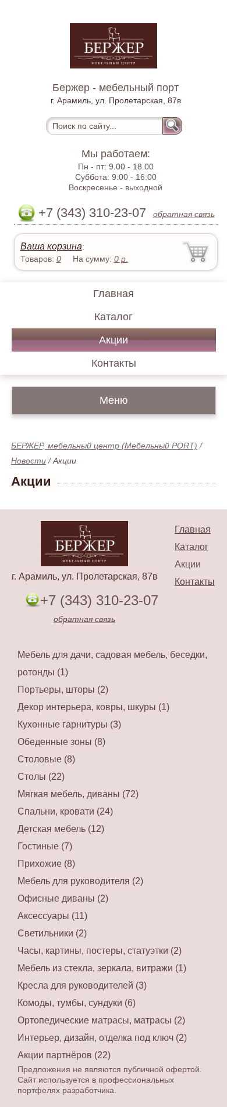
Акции (113, 340)
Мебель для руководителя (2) (80, 881)
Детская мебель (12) (60, 829)
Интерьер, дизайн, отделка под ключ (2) (102, 1038)
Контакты (113, 363)
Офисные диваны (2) (62, 898)
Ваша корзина (51, 246)
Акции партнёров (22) (64, 1055)
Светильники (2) (52, 933)
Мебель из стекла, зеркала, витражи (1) (101, 968)
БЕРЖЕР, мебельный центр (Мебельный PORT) (104, 445)
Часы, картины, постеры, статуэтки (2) (99, 951)
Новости (28, 460)
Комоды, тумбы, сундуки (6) (76, 1003)
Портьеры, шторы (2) (62, 689)
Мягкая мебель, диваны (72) (78, 794)
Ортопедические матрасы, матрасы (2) (101, 1020)
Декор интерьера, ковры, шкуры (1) (93, 707)
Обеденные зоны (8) (61, 742)
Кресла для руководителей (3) (82, 985)
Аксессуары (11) (52, 916)
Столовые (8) (46, 759)
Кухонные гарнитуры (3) (69, 724)
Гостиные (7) (44, 846)
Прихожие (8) (46, 864)
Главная (113, 293)
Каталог (113, 317)
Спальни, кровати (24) (65, 811)
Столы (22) (41, 777)
